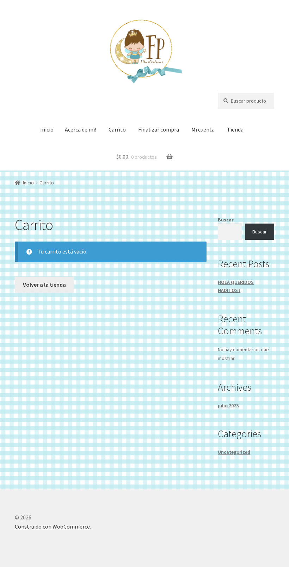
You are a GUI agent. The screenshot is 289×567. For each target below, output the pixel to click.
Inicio (47, 129)
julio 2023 (228, 405)
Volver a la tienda (44, 284)
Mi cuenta (203, 129)
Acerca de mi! (80, 129)
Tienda (235, 129)
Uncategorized (234, 452)
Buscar (226, 220)
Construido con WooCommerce (52, 526)
